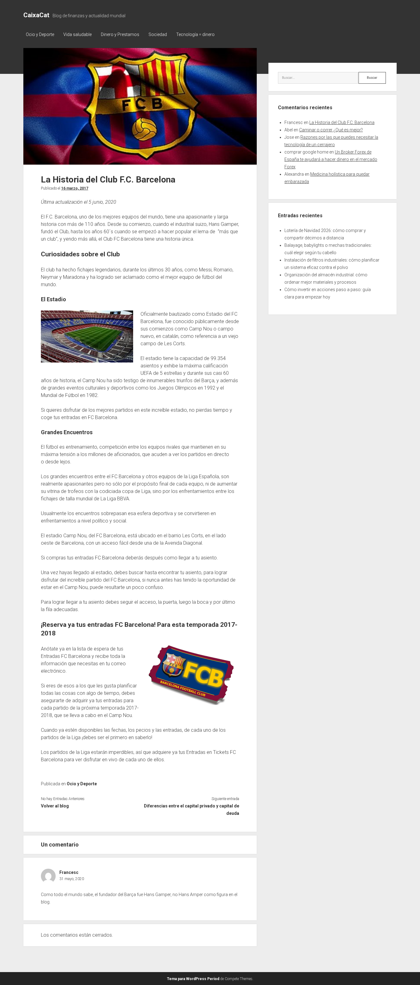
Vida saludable (77, 34)
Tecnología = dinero (195, 34)
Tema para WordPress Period (193, 979)
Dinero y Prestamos (120, 34)
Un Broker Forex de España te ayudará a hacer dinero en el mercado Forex (330, 159)
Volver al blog (55, 805)
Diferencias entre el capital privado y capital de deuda (191, 809)
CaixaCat (36, 15)
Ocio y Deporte (40, 34)
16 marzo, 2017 (74, 188)
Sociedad (158, 34)
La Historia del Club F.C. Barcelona (341, 122)
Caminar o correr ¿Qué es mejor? (331, 129)
